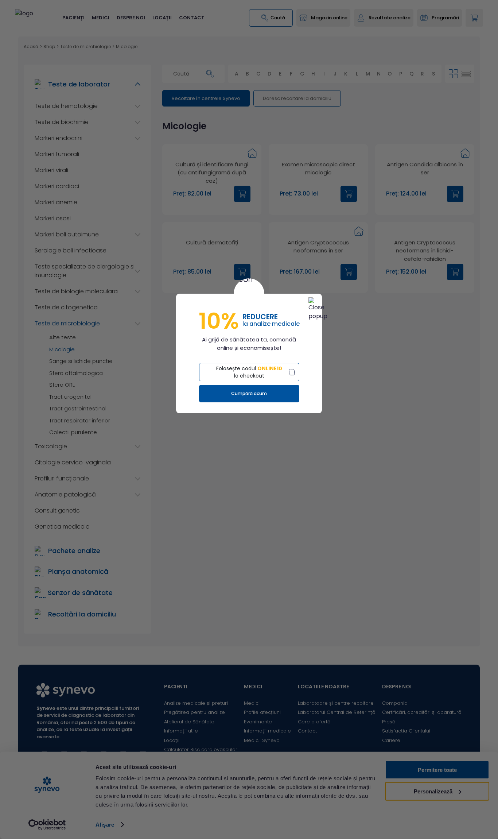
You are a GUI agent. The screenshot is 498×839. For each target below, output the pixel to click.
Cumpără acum (249, 393)
